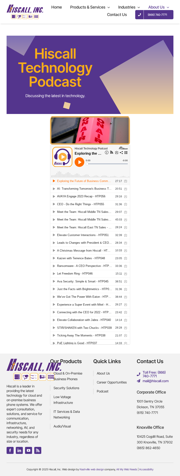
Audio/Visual (62, 426)
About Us (103, 373)
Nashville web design (92, 469)
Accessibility (146, 469)
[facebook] (10, 450)
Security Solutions (66, 388)
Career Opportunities (112, 382)
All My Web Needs (126, 469)
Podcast (102, 391)
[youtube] (28, 450)
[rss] (37, 450)
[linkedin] (19, 450)
